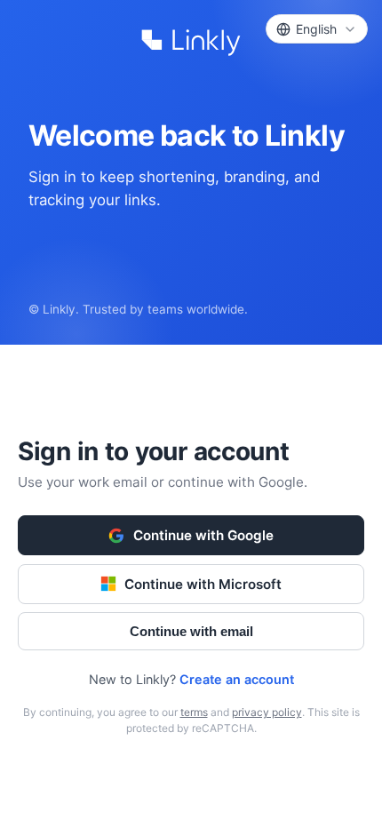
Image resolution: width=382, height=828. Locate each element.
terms (194, 712)
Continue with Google (203, 535)
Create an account (236, 679)
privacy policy (267, 712)
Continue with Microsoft (203, 584)
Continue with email (191, 631)
